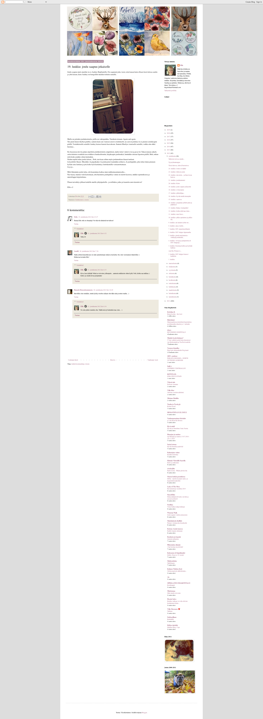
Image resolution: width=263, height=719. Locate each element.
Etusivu (112, 360)
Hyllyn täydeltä (172, 625)
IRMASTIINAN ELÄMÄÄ (177, 412)
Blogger (144, 712)
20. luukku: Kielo (174, 183)
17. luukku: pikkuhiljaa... (176, 193)
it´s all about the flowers (174, 420)
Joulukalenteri (79, 200)
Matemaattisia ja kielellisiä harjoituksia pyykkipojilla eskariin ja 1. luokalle (179, 323)
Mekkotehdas (172, 561)
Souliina (170, 505)
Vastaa (76, 224)
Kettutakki (170, 619)
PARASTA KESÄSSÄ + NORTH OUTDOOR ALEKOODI (177, 359)
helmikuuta (172, 293)
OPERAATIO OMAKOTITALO (178, 583)
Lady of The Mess (173, 486)
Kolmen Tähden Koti (174, 569)
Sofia (76, 217)
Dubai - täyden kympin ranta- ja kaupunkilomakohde (177, 480)
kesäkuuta (172, 280)
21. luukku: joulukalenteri (176, 180)
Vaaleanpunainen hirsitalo (176, 418)
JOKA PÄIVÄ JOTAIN (174, 376)
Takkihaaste (171, 563)
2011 (169, 301)
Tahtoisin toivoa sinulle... (176, 159)
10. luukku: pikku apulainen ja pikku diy (180, 218)
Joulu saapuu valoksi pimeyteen (177, 515)
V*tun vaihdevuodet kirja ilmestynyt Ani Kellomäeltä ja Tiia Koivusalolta (179, 341)
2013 (169, 150)
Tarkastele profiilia (170, 90)
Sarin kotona (171, 444)
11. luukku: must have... (176, 214)
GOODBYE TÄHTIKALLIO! (176, 368)
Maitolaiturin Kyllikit (174, 521)
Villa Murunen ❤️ (173, 609)
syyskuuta (172, 270)
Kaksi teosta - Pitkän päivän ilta (177, 471)
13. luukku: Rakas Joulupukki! (178, 208)
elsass (169, 330)
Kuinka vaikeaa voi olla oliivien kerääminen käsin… (177, 602)
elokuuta (172, 273)
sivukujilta (171, 468)
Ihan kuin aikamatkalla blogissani (177, 350)
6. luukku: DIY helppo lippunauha (179, 232)
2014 (169, 146)
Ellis (82, 233)
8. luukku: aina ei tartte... (176, 226)
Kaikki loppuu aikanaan (174, 531)
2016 (169, 140)
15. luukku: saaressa (175, 199)
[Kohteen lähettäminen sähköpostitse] (89, 196)
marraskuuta (173, 263)
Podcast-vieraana (172, 384)
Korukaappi (171, 585)
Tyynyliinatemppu (174, 162)
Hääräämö (171, 320)
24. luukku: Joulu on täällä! (177, 168)
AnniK (76, 251)
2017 (169, 136)
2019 (169, 130)
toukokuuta (172, 283)
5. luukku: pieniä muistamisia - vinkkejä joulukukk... (178, 236)
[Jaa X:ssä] (95, 196)
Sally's (169, 366)
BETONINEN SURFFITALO (176, 332)
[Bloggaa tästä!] (92, 196)
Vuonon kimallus (173, 348)
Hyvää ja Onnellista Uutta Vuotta (177, 428)
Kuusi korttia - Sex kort (174, 314)
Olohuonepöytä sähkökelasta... (177, 571)
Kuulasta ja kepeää (174, 537)
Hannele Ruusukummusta (83, 290)
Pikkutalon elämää (173, 545)
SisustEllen (171, 495)
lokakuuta (172, 266)
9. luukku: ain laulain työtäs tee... (179, 222)
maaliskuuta (173, 290)
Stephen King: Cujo (173, 627)
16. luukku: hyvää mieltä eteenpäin (179, 196)
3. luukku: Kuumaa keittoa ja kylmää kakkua (180, 247)
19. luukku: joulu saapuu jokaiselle (179, 186)
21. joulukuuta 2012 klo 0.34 (97, 306)
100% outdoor (172, 356)
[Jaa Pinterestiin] (100, 196)
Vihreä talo (171, 382)
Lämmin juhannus (173, 539)
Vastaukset (79, 229)
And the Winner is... (175, 251)
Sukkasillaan (171, 617)
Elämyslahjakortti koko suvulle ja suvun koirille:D (177, 498)
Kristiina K (171, 312)
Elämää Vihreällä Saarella (176, 460)
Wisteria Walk (172, 513)
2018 (169, 133)
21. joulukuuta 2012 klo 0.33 (97, 270)
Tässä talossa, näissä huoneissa (178, 165)
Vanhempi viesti (153, 360)
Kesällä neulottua (172, 455)
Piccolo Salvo (171, 599)
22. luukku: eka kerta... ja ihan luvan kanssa (180, 176)
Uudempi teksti (73, 360)
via (168, 577)
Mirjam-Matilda (173, 398)
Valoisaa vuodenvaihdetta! (175, 392)
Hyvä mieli (171, 426)
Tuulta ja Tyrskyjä (173, 404)
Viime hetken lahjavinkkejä (176, 507)
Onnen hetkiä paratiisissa (176, 476)
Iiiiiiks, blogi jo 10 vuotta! (175, 555)
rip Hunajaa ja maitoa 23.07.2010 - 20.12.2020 (178, 437)
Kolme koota (171, 406)
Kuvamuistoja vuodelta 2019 (176, 489)
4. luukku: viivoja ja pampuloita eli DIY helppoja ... (179, 241)
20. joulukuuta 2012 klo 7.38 (89, 251)
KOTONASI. (171, 374)
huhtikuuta (172, 287)
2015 (169, 143)
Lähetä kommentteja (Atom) (80, 364)
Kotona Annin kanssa (175, 529)
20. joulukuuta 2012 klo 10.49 (103, 290)
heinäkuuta (172, 277)
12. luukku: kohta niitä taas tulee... (179, 211)
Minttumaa (171, 591)
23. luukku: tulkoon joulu (176, 172)
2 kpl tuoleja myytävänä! (175, 547)
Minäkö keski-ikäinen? (175, 338)
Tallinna (169, 611)
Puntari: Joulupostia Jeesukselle (177, 523)
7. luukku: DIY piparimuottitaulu (179, 229)
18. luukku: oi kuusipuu (176, 190)
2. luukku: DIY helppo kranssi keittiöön (178, 255)
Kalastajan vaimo (173, 452)
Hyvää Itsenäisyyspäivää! (175, 446)
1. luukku (171, 259)
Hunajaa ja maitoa (173, 434)
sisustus (86, 200)
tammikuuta (173, 297)
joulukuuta (172, 156)
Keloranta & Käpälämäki (176, 553)
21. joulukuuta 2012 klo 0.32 (97, 233)
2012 (169, 153)
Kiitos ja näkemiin (173, 463)
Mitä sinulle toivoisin (174, 593)
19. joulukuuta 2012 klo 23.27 (88, 217)
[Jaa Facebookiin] (97, 196)
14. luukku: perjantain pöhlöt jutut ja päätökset (180, 203)
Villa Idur (170, 390)
